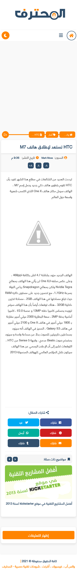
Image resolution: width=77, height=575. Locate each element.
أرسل (21, 433)
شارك (54, 422)
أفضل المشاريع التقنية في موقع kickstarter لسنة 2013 (39, 503)
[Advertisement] (38, 83)
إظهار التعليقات (38, 535)
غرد (21, 422)
